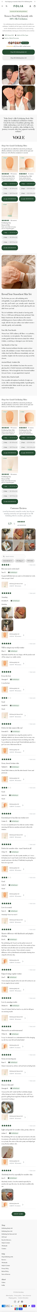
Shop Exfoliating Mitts (7, 1257)
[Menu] (2, 6)
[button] (7, 534)
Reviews (4, 1260)
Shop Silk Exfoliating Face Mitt (18, 58)
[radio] (10, 184)
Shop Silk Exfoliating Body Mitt (18, 52)
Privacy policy (18, 1295)
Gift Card (4, 1237)
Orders (3, 1282)
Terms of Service (6, 1274)
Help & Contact (6, 1243)
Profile (3, 1285)
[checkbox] (30, 561)
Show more (18, 1214)
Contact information (23, 1298)
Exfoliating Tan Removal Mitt (9, 1234)
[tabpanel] (18, 886)
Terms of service (27, 1295)
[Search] (6, 6)
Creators (4, 1248)
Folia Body (21, 1292)
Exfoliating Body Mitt (7, 1228)
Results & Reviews (6, 1240)
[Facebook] (22, 1301)
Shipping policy (13, 1298)
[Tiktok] (18, 1301)
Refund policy (9, 1295)
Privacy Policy (5, 1268)
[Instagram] (15, 1301)
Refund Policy (5, 1271)
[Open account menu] (30, 6)
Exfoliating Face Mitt (7, 1231)
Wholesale (4, 1246)
